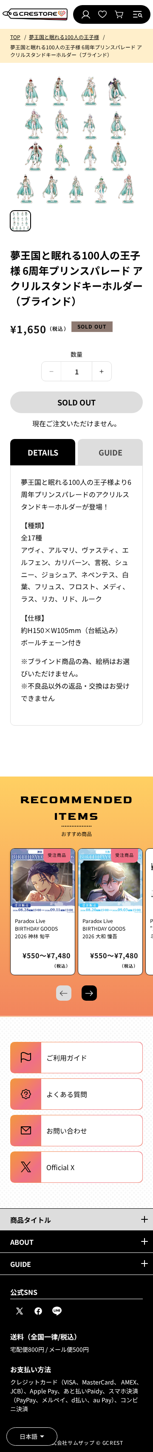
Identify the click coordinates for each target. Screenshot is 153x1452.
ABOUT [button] (22, 1242)
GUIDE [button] (20, 1264)
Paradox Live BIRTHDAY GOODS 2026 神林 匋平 (36, 928)
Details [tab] (43, 452)
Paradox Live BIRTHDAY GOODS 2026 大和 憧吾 (103, 928)
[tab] (20, 221)
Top (15, 36)
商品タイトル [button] (30, 1220)
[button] (137, 14)
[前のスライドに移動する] (63, 993)
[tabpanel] (76, 595)
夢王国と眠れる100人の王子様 (64, 36)
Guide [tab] (110, 452)
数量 (77, 354)
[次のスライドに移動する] (89, 993)
